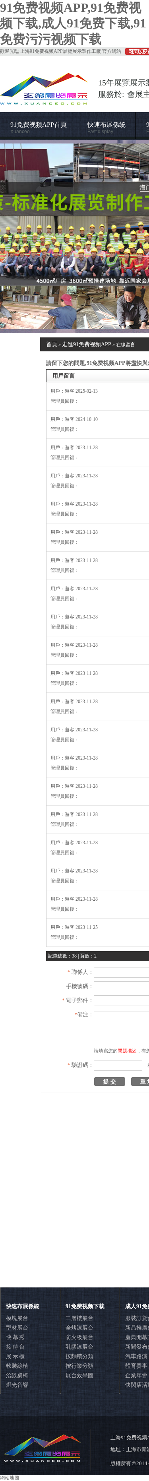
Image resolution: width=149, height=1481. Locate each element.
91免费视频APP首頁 (38, 127)
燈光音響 (17, 1385)
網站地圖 (9, 1478)
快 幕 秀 (15, 1337)
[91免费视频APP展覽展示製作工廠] (74, 236)
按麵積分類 (79, 1356)
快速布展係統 (106, 127)
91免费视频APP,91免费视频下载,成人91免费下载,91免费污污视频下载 (73, 23)
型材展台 (17, 1328)
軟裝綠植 (17, 1366)
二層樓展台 (79, 1318)
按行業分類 (79, 1366)
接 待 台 (15, 1347)
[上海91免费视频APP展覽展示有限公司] (44, 101)
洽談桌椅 (17, 1375)
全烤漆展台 (79, 1328)
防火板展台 (79, 1337)
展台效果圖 (79, 1375)
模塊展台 (17, 1318)
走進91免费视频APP (86, 344)
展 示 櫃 (15, 1356)
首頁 (51, 344)
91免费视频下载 (85, 1306)
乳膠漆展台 (79, 1347)
